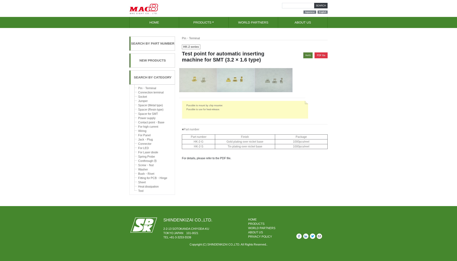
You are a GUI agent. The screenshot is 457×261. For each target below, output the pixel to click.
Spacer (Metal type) (150, 105)
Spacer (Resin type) (150, 109)
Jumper (143, 101)
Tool (141, 190)
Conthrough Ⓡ (147, 160)
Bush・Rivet (146, 173)
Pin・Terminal (147, 88)
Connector (144, 143)
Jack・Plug (145, 139)
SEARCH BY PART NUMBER (152, 43)
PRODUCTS (202, 22)
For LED (143, 148)
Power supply (146, 118)
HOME (154, 22)
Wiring (142, 130)
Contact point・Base (151, 122)
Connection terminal (151, 92)
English (322, 12)
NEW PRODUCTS (152, 60)
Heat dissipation (148, 186)
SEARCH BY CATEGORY (153, 77)
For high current (148, 126)
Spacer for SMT (148, 113)
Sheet (142, 182)
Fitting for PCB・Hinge (152, 178)
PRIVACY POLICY (260, 236)
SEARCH (321, 5)
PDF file (321, 55)
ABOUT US (303, 22)
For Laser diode (148, 152)
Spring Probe (146, 156)
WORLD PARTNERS (253, 22)
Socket (142, 96)
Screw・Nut (146, 165)
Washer (143, 169)
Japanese (310, 12)
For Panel (144, 135)
